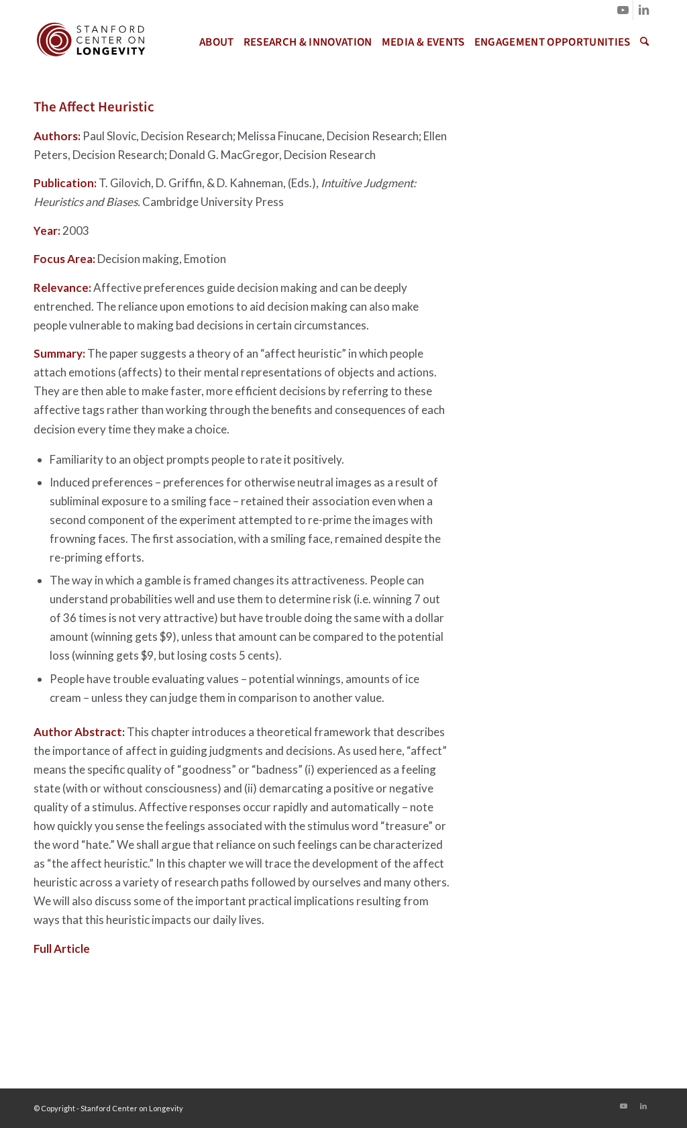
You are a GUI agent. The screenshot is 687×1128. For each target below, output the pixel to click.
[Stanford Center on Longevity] (90, 42)
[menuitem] (217, 42)
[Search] (644, 42)
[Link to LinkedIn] (643, 10)
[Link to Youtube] (623, 10)
